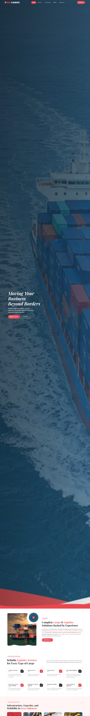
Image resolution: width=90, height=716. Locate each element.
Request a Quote (14, 316)
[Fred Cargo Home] (12, 2)
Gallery (54, 2)
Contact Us (25, 316)
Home (33, 2)
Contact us (61, 2)
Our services (47, 2)
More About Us (47, 640)
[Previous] (79, 703)
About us (40, 2)
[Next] (82, 703)
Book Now (81, 2)
